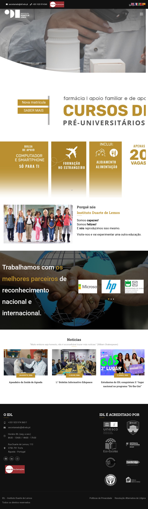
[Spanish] (144, 4)
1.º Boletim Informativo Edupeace (74, 382)
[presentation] (136, 338)
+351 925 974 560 (40, 4)
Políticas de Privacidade (101, 498)
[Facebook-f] (6, 459)
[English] (133, 4)
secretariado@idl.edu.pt (18, 4)
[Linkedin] (11, 459)
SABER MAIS (34, 110)
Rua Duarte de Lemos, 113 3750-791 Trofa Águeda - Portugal (20, 448)
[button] (7, 224)
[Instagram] (17, 459)
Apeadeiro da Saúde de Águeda (25, 382)
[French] (136, 4)
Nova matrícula (34, 102)
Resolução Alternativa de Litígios (130, 498)
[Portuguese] (140, 4)
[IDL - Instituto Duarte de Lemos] (17, 14)
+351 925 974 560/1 (17, 422)
